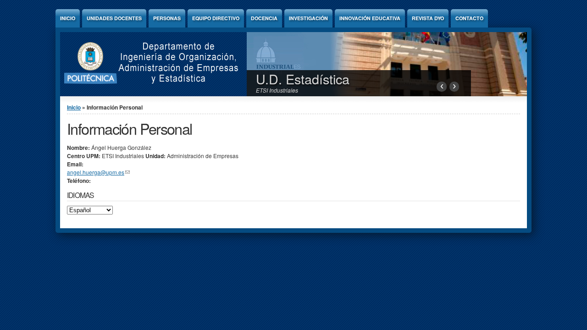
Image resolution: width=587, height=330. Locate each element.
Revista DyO (428, 18)
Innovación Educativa (369, 18)
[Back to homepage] (147, 94)
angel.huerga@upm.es (98, 172)
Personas (167, 18)
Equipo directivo (215, 18)
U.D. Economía (300, 78)
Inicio (67, 18)
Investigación (308, 18)
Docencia (264, 18)
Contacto (469, 18)
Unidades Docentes (114, 18)
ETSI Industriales (277, 90)
